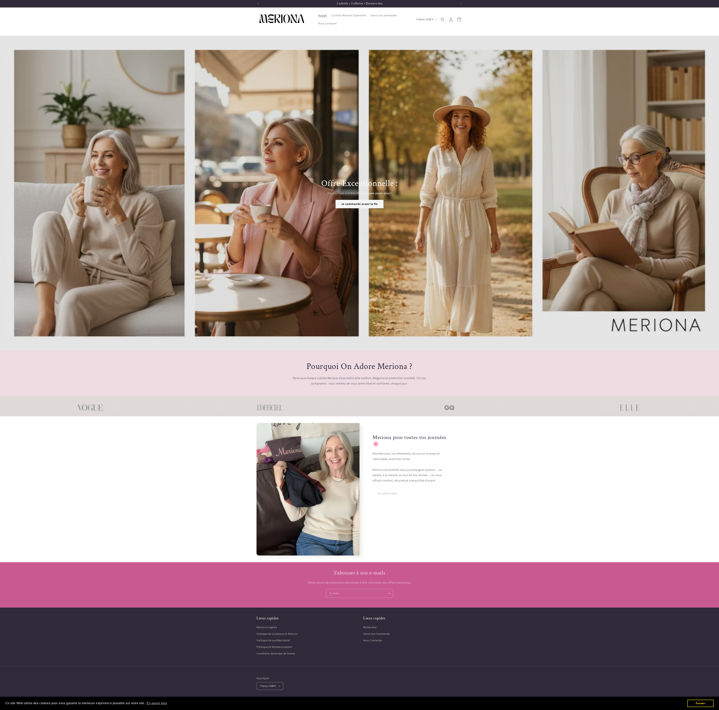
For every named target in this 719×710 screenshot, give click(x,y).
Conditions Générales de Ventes (276, 653)
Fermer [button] (700, 703)
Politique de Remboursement (274, 647)
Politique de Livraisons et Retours (277, 633)
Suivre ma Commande (376, 633)
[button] (443, 19)
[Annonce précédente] (258, 3)
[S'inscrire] (389, 593)
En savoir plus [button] (157, 703)
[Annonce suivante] (461, 3)
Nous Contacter (372, 640)
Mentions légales (267, 627)
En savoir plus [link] (387, 493)
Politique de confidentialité (273, 640)
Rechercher (370, 627)
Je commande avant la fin (359, 204)
